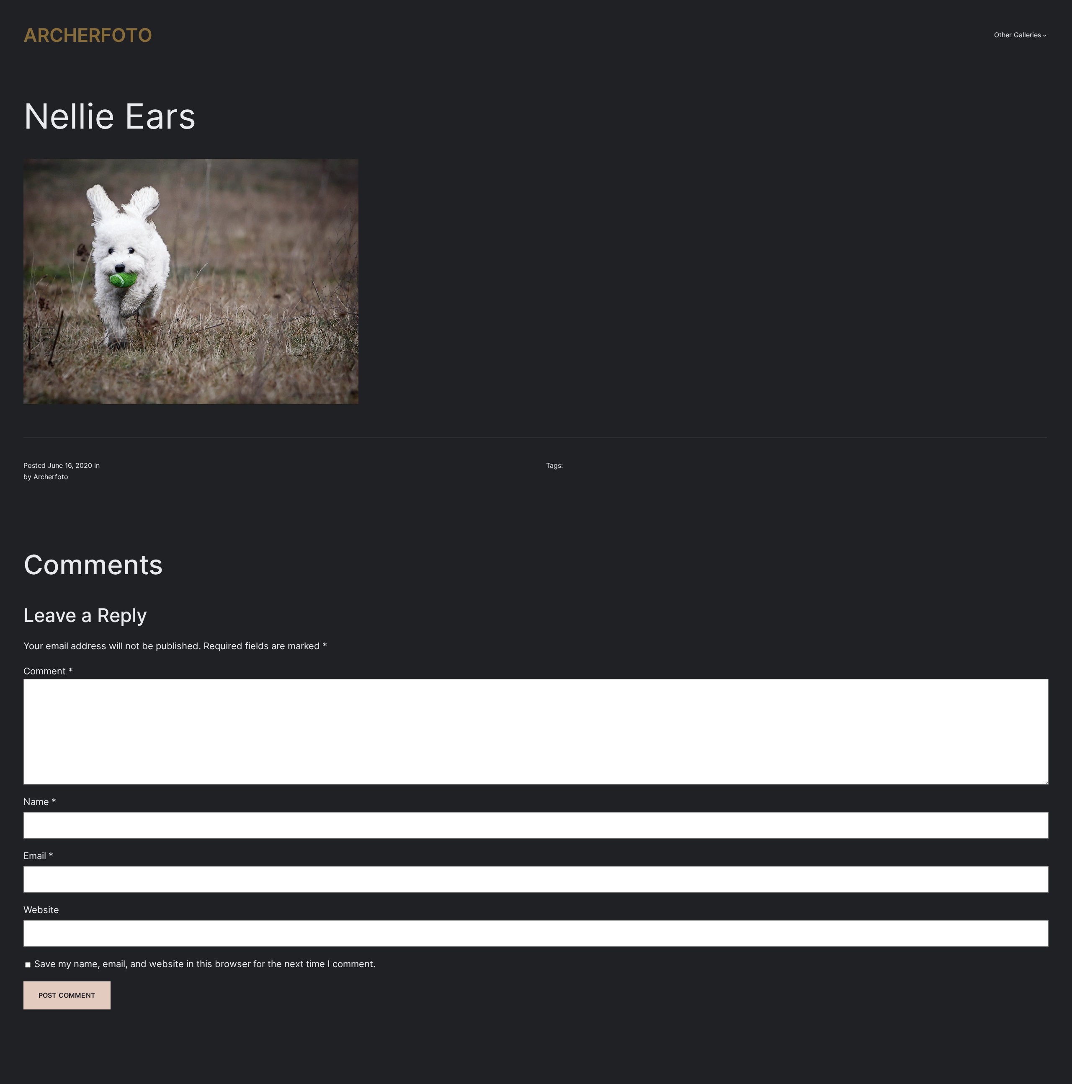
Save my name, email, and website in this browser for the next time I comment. (205, 963)
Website (41, 909)
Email (38, 855)
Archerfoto (87, 34)
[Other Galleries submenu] (1045, 35)
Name (39, 801)
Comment (48, 670)
